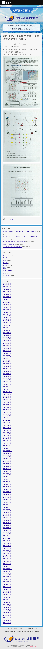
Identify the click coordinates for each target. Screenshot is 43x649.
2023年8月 (7, 366)
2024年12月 (7, 325)
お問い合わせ (35, 631)
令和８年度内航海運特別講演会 (14, 242)
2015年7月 (7, 610)
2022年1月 (7, 415)
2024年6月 (7, 340)
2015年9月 (7, 605)
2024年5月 (7, 343)
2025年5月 (7, 312)
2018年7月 (7, 517)
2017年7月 (7, 548)
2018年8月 (7, 515)
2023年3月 (7, 379)
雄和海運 (6, 276)
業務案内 (30, 628)
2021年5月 (7, 433)
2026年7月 (7, 286)
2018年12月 (7, 505)
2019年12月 (7, 476)
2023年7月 (7, 369)
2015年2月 (7, 623)
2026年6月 (7, 289)
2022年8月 (7, 397)
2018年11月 (7, 507)
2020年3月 (7, 469)
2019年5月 (7, 492)
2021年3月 (7, 438)
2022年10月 (7, 392)
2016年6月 (7, 582)
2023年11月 (7, 358)
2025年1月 (7, 322)
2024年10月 (7, 330)
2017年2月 (7, 561)
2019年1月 (7, 502)
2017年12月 (7, 535)
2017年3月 (7, 559)
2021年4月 (7, 435)
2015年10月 (7, 602)
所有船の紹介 (9, 631)
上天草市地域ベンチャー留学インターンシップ (19, 231)
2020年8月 (7, 456)
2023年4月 (7, 376)
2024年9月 (7, 333)
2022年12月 (7, 387)
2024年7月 (7, 338)
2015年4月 (7, 618)
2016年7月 (7, 579)
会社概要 (14, 628)
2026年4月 (7, 294)
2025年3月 (7, 317)
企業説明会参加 (8, 244)
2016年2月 (7, 592)
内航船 (5, 258)
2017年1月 (7, 564)
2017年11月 (7, 538)
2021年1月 (7, 443)
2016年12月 (7, 566)
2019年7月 (7, 489)
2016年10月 (7, 571)
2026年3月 (7, 297)
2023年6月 (7, 371)
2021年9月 (7, 425)
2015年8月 (7, 607)
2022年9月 (7, 394)
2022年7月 (7, 399)
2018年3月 (7, 528)
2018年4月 (7, 525)
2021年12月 (7, 417)
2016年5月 (7, 584)
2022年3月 (7, 410)
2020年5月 (7, 464)
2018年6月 (7, 520)
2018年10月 (7, 510)
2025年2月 (7, 320)
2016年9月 (7, 574)
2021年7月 (7, 430)
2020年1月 (7, 474)
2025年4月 (7, 315)
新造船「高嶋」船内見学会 (12, 247)
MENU (9, 3)
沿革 (37, 628)
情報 (11, 219)
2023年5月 (7, 374)
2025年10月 (7, 302)
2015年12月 (7, 597)
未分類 (5, 263)
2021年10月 (7, 422)
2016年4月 (7, 587)
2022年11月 (7, 389)
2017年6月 (7, 551)
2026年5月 (7, 292)
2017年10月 (7, 541)
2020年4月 (7, 466)
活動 (4, 268)
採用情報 (18, 631)
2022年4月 (7, 407)
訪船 (4, 273)
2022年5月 (7, 404)
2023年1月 (7, 384)
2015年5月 (7, 615)
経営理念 (22, 628)
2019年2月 (7, 499)
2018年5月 (7, 523)
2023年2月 (7, 381)
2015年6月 (7, 612)
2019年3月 (7, 497)
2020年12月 (7, 446)
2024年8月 (7, 335)
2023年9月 (7, 363)
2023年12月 (7, 356)
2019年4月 (7, 494)
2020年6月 (7, 461)
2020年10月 (7, 451)
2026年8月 (7, 284)
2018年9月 (7, 512)
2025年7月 (7, 307)
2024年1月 (7, 353)
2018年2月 (7, 530)
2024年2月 (7, 351)
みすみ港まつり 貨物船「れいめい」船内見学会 (20, 236)
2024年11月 (7, 327)
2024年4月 (7, 346)
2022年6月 (7, 402)
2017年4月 (7, 556)
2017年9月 (7, 543)
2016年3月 (7, 589)
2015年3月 (7, 620)
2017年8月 (7, 546)
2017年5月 (7, 553)
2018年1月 (7, 533)
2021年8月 (7, 428)
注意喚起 (6, 265)
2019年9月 (7, 484)
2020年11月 (7, 448)
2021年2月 (7, 441)
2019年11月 (7, 479)
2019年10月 (7, 482)
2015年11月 (7, 600)
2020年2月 (7, 471)
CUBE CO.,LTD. (33, 646)
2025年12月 (7, 299)
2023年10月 (7, 361)
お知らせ (26, 631)
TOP (7, 628)
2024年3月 (7, 348)
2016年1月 (7, 594)
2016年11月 (7, 569)
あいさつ (6, 255)
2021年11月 (7, 420)
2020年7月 (7, 458)
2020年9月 (7, 453)
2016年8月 (7, 576)
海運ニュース (7, 270)
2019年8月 (7, 487)
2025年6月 (7, 310)
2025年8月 (7, 304)
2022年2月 (7, 412)
